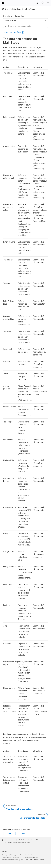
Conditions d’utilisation (30, 857)
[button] (37, 3)
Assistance (11, 840)
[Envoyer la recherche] (6, 26)
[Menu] (48, 3)
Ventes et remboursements (10, 860)
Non (23, 833)
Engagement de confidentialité (11, 857)
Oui (10, 833)
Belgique (4, 851)
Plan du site (24, 860)
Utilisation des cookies (37, 860)
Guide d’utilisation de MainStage (19, 9)
